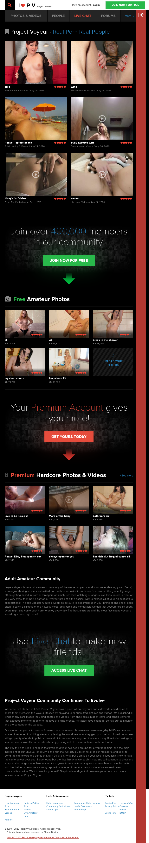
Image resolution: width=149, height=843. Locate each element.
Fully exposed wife (82, 142)
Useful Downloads (83, 806)
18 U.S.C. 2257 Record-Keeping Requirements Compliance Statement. (43, 837)
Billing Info (110, 813)
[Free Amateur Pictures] (36, 62)
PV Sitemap (80, 809)
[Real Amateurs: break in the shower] (113, 324)
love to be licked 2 (16, 516)
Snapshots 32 (57, 378)
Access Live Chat (69, 670)
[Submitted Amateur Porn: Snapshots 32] (69, 362)
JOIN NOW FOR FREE (125, 5)
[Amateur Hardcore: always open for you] (69, 540)
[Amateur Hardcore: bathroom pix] (113, 500)
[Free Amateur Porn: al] (25, 324)
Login (96, 5)
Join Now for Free (69, 260)
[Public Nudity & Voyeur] (36, 118)
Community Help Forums (87, 803)
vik (50, 340)
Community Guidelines (58, 806)
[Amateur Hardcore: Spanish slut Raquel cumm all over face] (113, 540)
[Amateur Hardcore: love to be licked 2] (25, 500)
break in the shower (105, 340)
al (6, 340)
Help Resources (54, 803)
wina (74, 86)
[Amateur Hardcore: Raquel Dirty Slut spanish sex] (25, 540)
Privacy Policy (112, 806)
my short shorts (14, 378)
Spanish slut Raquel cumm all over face (111, 556)
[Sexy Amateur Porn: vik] (69, 324)
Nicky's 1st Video (15, 198)
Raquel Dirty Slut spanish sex (23, 556)
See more (127, 475)
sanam (75, 198)
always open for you (61, 556)
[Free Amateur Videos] (102, 118)
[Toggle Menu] (10, 5)
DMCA (123, 813)
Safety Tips (52, 809)
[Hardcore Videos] (36, 174)
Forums (9, 819)
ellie (7, 86)
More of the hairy (59, 516)
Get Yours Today (69, 437)
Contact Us (110, 803)
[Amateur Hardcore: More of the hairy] (69, 500)
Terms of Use (126, 803)
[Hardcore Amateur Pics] (102, 62)
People (27, 809)
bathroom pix (101, 516)
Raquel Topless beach (18, 142)
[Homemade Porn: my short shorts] (25, 362)
